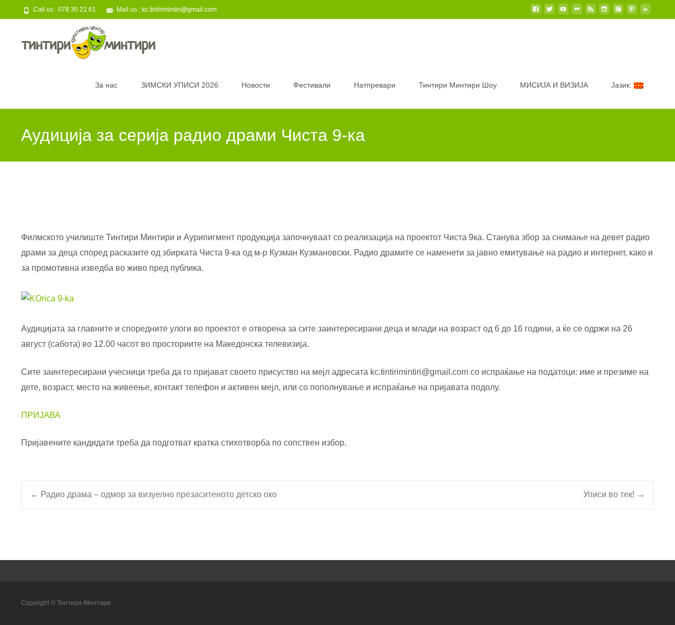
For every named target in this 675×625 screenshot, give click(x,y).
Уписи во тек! (614, 494)
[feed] (590, 12)
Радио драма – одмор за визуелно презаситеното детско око (153, 494)
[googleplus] (618, 12)
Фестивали (312, 85)
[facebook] (536, 12)
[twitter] (549, 12)
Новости (256, 85)
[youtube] (563, 12)
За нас (106, 85)
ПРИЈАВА (42, 415)
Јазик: (622, 85)
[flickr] (577, 12)
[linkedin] (645, 12)
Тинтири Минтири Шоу (458, 85)
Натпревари (375, 85)
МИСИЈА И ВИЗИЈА (554, 85)
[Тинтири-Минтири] (80, 40)
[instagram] (604, 12)
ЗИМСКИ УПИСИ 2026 (179, 85)
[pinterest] (631, 12)
